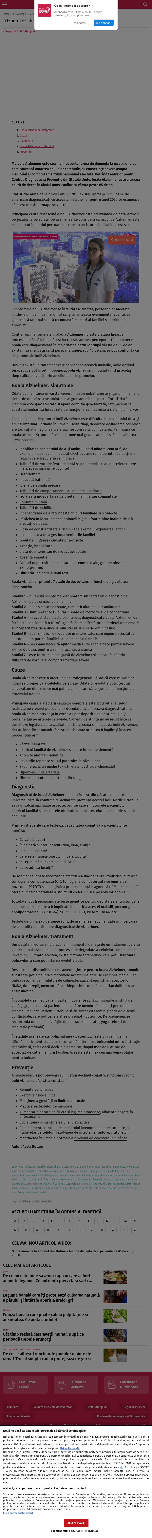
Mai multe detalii (70, 1448)
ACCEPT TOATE (76, 1522)
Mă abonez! (103, 23)
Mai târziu (80, 23)
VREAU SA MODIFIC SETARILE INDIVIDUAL (74, 1531)
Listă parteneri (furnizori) (18, 1513)
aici (121, 1467)
